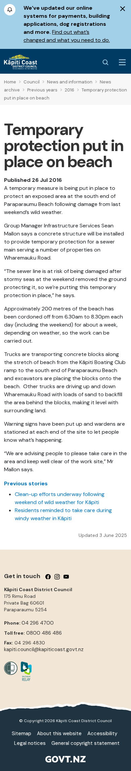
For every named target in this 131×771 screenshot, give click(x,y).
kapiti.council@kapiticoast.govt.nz (44, 649)
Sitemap (21, 733)
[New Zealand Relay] (24, 671)
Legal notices (30, 743)
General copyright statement (85, 743)
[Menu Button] (122, 62)
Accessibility (102, 733)
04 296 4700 (37, 623)
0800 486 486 (44, 633)
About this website (59, 733)
